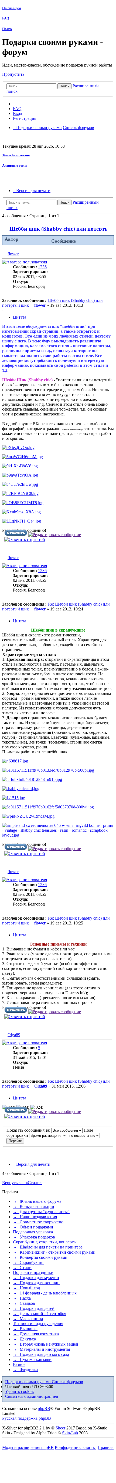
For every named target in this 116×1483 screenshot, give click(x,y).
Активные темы (14, 165)
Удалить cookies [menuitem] (19, 1391)
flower (13, 254)
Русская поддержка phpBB (26, 1418)
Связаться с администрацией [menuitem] (31, 1396)
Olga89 (14, 1034)
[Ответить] (15, 534)
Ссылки (26, 104)
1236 (42, 267)
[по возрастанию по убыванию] (84, 1135)
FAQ (5, 18)
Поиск (7, 29)
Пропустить (13, 74)
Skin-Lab (70, 1433)
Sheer (60, 1428)
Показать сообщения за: (28, 1130)
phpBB (44, 1408)
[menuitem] (17, 108)
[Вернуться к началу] (2, 535)
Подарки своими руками (28, 1381)
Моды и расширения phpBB (28, 1447)
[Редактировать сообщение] (54, 534)
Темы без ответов (16, 155)
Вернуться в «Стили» (22, 1182)
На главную (11, 8)
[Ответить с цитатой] (24, 539)
